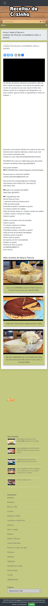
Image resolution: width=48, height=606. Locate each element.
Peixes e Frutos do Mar (17, 548)
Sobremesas (12, 570)
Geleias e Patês (13, 516)
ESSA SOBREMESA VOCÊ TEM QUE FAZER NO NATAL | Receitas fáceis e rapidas (28, 450)
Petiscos (10, 552)
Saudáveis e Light (14, 566)
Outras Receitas (14, 543)
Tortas (10, 575)
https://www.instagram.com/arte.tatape (28, 170)
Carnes (10, 511)
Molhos (10, 534)
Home (5, 32)
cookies (18, 600)
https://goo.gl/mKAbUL (26, 163)
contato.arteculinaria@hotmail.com (15, 177)
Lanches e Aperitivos (16, 520)
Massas (10, 525)
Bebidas (10, 498)
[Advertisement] (24, 122)
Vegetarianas (12, 579)
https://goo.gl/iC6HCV (11, 192)
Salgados (11, 561)
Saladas (10, 557)
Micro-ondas (12, 529)
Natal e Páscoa (16, 32)
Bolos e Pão (12, 507)
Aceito (31, 604)
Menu (3, 25)
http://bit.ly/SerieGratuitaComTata (28, 157)
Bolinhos (10, 502)
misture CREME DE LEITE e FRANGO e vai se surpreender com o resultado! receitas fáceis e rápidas (29, 470)
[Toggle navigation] (5, 3)
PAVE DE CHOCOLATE (24, 480)
